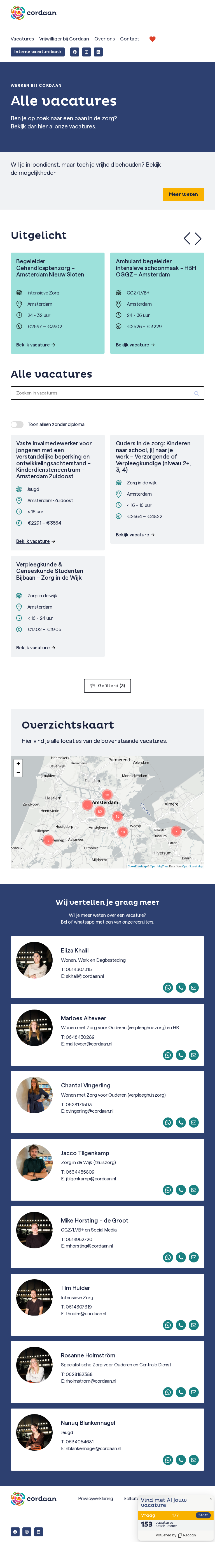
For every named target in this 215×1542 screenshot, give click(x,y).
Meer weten (183, 194)
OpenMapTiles (159, 866)
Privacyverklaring (95, 1498)
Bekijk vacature (36, 344)
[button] (198, 238)
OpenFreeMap (137, 866)
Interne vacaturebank (37, 51)
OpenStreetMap (192, 866)
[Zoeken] (197, 393)
